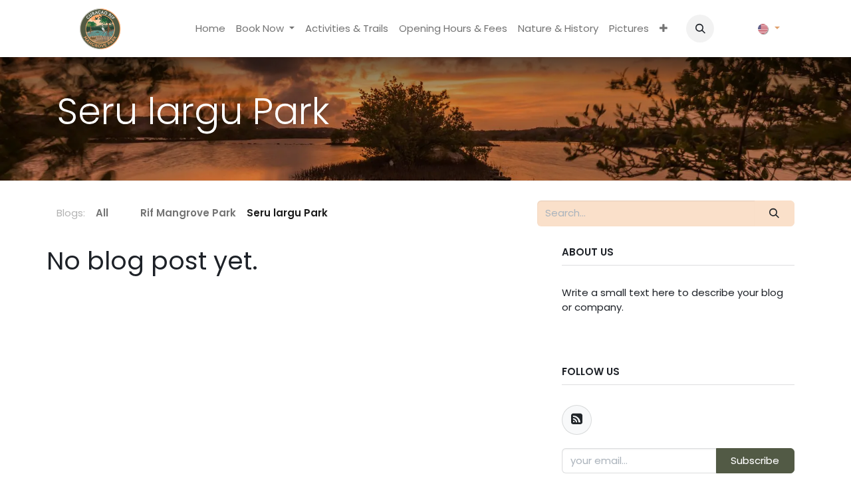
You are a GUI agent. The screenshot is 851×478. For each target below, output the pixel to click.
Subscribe (755, 460)
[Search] (774, 213)
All (102, 213)
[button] (700, 28)
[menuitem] (210, 29)
